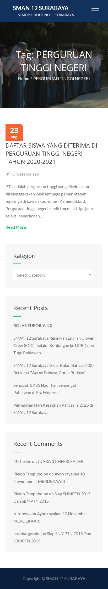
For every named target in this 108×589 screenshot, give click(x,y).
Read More (16, 227)
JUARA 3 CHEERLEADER (60, 461)
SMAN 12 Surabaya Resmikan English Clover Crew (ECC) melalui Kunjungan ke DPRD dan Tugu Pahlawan (53, 345)
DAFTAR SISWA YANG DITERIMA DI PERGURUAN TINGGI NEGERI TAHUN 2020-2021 (51, 153)
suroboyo (22, 513)
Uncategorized (25, 173)
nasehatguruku (27, 533)
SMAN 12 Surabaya (41, 8)
